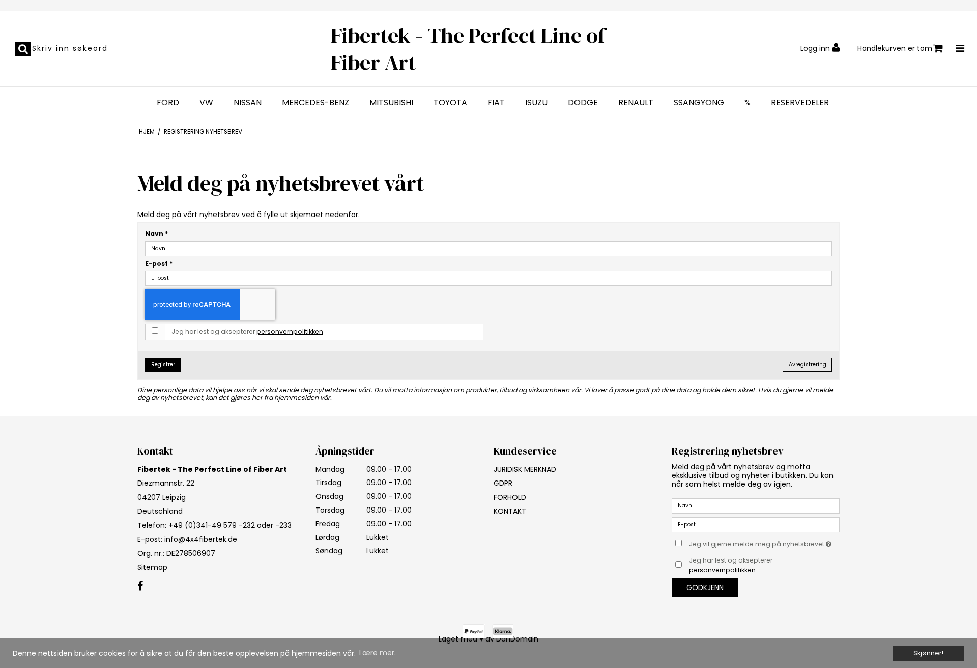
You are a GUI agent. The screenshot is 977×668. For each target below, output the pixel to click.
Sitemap (152, 567)
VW (206, 103)
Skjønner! (928, 653)
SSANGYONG (699, 103)
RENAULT (635, 103)
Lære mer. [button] (377, 653)
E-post (159, 264)
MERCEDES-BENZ (315, 103)
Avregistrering (807, 364)
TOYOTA (450, 103)
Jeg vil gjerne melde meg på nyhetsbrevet (764, 542)
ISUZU (536, 103)
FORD (168, 103)
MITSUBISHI (391, 103)
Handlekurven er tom (894, 48)
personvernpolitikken (289, 331)
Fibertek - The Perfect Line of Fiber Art (468, 48)
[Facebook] (140, 586)
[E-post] (756, 524)
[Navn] (756, 505)
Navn (156, 233)
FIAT (496, 103)
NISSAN (248, 103)
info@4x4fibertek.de (200, 539)
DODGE (583, 103)
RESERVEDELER (800, 103)
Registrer (163, 364)
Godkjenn (705, 587)
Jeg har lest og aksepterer (247, 331)
